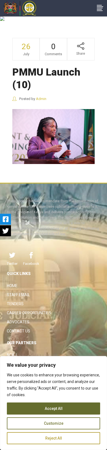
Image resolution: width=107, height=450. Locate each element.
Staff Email (18, 295)
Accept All (54, 408)
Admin (41, 99)
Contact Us (18, 331)
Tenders (15, 304)
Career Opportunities (29, 313)
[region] (53, 403)
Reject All (53, 438)
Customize (53, 423)
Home (12, 286)
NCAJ (12, 355)
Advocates (18, 322)
